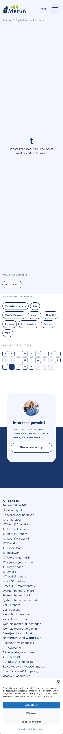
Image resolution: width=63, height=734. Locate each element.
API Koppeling (11, 647)
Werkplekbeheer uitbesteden (21, 624)
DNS (35, 306)
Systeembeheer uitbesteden (21, 600)
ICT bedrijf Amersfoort (16, 524)
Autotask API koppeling (17, 662)
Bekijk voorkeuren (31, 722)
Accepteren (31, 705)
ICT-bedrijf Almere (14, 576)
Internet (34, 315)
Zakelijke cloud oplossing (18, 633)
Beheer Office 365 (14, 505)
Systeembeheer (29, 324)
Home (7, 20)
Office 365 (50, 315)
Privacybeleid (37, 729)
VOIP (7, 333)
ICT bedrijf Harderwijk (16, 538)
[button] (58, 682)
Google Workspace (14, 315)
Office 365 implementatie (19, 586)
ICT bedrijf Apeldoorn (16, 529)
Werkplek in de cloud (16, 619)
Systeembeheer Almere (18, 591)
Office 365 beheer (14, 581)
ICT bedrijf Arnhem (14, 534)
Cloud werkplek (13, 510)
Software (9, 324)
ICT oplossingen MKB (16, 557)
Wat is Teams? (12, 285)
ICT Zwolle (9, 572)
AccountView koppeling (18, 643)
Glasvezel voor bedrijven (18, 515)
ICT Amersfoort (12, 519)
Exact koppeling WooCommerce (23, 666)
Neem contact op (31, 447)
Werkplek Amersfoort (16, 614)
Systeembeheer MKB (16, 595)
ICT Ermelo (9, 543)
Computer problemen (15, 306)
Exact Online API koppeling (20, 671)
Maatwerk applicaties (16, 676)
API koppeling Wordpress (19, 652)
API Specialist (11, 657)
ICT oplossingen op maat (18, 562)
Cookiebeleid (24, 729)
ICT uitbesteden (12, 567)
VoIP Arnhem (11, 605)
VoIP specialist (12, 610)
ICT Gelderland (12, 548)
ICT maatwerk (11, 553)
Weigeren (31, 713)
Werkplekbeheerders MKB (19, 628)
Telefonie (48, 324)
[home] (14, 11)
